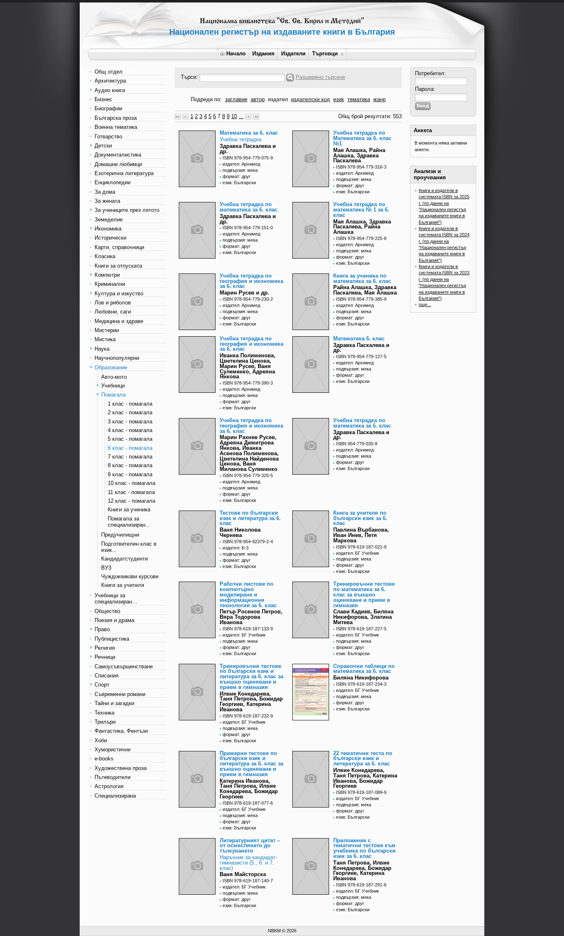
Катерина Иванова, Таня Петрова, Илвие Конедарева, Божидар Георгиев (249, 789)
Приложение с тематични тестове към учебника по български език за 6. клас (364, 848)
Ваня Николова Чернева (240, 532)
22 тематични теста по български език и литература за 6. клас (362, 758)
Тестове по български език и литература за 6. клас (250, 518)
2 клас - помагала (130, 412)
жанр (379, 99)
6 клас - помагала (130, 448)
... (241, 116)
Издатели (293, 53)
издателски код (310, 99)
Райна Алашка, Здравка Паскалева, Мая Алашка (365, 290)
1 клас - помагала (130, 404)
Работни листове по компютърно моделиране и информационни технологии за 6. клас (248, 594)
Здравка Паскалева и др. (248, 148)
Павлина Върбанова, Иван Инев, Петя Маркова (361, 535)
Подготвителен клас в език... (128, 547)
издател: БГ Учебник (357, 553)
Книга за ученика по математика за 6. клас (362, 278)
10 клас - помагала (131, 483)
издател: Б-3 (236, 547)
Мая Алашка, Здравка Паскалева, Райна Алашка (362, 227)
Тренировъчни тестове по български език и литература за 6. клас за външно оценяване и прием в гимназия (251, 676)
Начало (236, 53)
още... (425, 304)
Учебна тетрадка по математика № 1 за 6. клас (361, 209)
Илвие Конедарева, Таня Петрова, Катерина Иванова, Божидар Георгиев (365, 778)
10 (234, 116)
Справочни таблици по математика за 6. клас (364, 669)
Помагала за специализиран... (129, 522)
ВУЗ (106, 568)
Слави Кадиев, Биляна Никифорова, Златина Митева (363, 616)
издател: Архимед (241, 164)
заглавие (236, 99)
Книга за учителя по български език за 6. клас (360, 518)
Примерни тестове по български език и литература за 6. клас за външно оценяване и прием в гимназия (251, 763)
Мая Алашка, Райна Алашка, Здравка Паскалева (359, 155)
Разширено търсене (320, 77)
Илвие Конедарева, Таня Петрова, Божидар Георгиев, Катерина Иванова (251, 702)
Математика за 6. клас (249, 133)
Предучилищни (120, 535)
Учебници (113, 385)
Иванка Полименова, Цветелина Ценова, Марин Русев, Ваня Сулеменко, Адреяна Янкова (247, 366)
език (338, 99)
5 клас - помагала (130, 439)
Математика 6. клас (358, 338)
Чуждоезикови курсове (130, 576)
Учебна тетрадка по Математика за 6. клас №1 (362, 138)
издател (278, 99)
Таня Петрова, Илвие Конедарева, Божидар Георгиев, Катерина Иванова (362, 870)
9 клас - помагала (130, 474)
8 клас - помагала (130, 465)
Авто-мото (114, 377)
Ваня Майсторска (243, 874)
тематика (358, 99)
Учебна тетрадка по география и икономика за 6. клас (251, 281)
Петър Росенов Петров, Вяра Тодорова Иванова (251, 616)
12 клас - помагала (131, 501)
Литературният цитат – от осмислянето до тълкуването (250, 845)
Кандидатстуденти (124, 559)
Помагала (113, 395)
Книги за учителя (122, 585)
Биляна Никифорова (361, 678)
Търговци (325, 53)
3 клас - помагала (130, 421)
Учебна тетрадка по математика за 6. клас (248, 207)
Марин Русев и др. (244, 293)
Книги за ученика (129, 509)
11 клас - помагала (131, 492)
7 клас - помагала (130, 457)
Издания (263, 53)
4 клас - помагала (130, 430)
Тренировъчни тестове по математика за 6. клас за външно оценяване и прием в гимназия (364, 594)
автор (258, 99)
